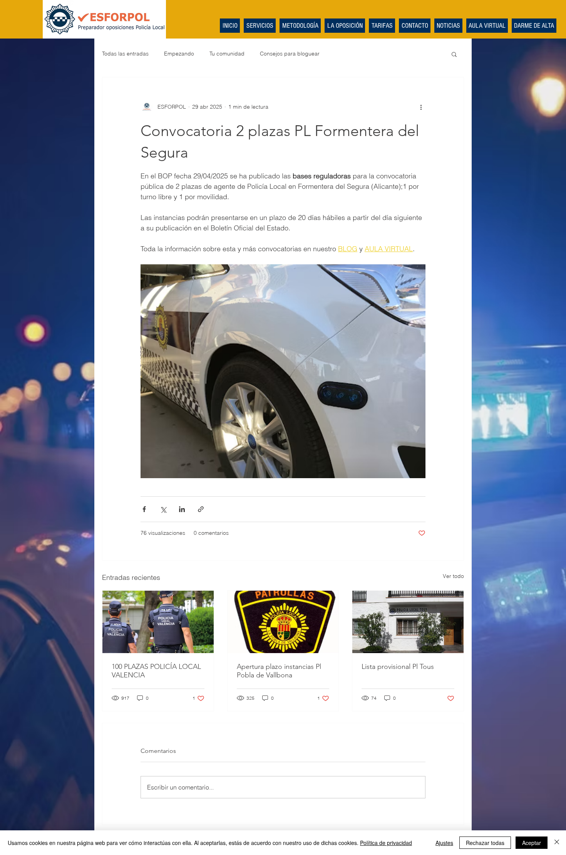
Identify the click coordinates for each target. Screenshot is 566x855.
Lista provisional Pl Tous (398, 666)
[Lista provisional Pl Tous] (408, 622)
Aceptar (531, 843)
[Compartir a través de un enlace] (200, 509)
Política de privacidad (386, 843)
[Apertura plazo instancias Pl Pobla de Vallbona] (283, 622)
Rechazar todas (485, 843)
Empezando (179, 53)
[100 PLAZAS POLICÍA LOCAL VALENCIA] (158, 622)
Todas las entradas (125, 53)
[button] (454, 54)
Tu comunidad (226, 53)
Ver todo (453, 576)
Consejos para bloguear (290, 53)
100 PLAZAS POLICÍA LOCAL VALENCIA (156, 670)
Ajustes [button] (444, 843)
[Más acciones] (420, 106)
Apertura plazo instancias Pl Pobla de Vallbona (279, 670)
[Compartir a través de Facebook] (144, 509)
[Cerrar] (556, 843)
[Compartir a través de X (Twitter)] (163, 509)
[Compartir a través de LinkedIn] (182, 509)
